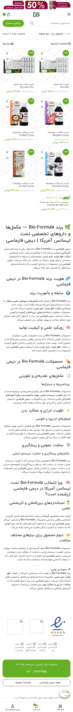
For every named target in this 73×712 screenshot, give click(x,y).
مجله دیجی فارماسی (50, 682)
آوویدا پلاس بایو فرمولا (24, 86)
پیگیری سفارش (13, 23)
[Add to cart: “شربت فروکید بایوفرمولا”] (7, 152)
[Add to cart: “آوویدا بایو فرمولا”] (42, 53)
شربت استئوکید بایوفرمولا (57, 185)
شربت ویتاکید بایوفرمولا (23, 134)
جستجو (32, 23)
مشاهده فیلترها (59, 44)
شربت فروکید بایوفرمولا (23, 185)
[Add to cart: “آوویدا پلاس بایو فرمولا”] (7, 53)
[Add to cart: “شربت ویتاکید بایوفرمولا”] (7, 101)
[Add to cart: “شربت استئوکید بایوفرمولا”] (42, 152)
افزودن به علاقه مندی (42, 59)
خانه (68, 33)
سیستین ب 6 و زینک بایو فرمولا (54, 204)
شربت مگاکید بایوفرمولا (58, 134)
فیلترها (6, 44)
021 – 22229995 (36, 672)
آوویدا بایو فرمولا (61, 86)
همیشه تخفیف (23, 682)
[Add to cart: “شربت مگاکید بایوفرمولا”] (42, 101)
